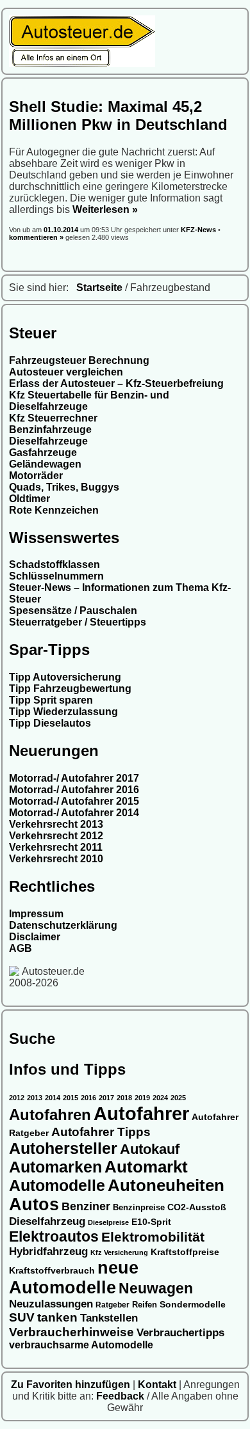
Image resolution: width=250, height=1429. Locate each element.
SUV (22, 1317)
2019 (142, 1097)
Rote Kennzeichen (54, 510)
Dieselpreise (108, 1222)
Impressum (36, 913)
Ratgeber (112, 1304)
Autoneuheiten (166, 1185)
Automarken (55, 1167)
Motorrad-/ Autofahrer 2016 (74, 789)
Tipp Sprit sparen (51, 700)
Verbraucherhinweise (71, 1332)
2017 (106, 1097)
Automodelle (57, 1185)
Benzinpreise (139, 1207)
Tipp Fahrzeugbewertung (70, 688)
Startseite (99, 287)
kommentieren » (36, 237)
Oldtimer (29, 498)
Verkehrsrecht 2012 (56, 835)
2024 (160, 1097)
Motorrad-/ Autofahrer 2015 (74, 801)
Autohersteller (63, 1148)
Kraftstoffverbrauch (52, 1270)
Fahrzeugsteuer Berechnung (79, 360)
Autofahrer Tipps (101, 1132)
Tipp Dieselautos (50, 723)
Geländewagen (45, 464)
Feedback (121, 1396)
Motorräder (36, 475)
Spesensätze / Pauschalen (73, 610)
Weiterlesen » (105, 209)
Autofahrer (141, 1113)
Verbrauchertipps (180, 1333)
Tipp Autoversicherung (65, 677)
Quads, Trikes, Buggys (64, 487)
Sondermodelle (193, 1304)
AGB (20, 948)
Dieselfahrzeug (47, 1221)
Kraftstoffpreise (185, 1252)
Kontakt (158, 1384)
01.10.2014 (62, 229)
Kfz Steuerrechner (53, 418)
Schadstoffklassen (54, 564)
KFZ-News (198, 229)
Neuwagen (156, 1288)
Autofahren (50, 1115)
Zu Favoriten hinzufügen (72, 1384)
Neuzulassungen (51, 1304)
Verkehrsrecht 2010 (56, 858)
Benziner (86, 1206)
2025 (178, 1097)
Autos (34, 1204)
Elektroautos (54, 1236)
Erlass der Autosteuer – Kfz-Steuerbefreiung (116, 383)
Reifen (144, 1304)
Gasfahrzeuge (43, 452)
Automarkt (146, 1167)
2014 (52, 1097)
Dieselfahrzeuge (48, 441)
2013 (34, 1097)
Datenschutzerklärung (63, 925)
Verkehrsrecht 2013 (56, 824)
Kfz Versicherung (119, 1252)
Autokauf (149, 1149)
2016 (88, 1097)
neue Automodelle (73, 1277)
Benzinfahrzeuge (50, 429)
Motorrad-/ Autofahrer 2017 (74, 778)
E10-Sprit (151, 1222)
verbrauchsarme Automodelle (81, 1344)
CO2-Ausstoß (196, 1207)
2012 (16, 1097)
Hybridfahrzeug (48, 1251)
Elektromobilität (152, 1236)
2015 (70, 1097)
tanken (57, 1317)
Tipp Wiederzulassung (63, 711)
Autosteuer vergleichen (66, 372)
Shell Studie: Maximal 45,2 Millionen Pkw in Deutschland (118, 115)
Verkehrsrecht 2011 (56, 847)
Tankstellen (109, 1318)
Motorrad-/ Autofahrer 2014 (74, 812)
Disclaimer (34, 936)
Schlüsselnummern (56, 576)
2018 (124, 1097)
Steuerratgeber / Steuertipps (77, 622)
